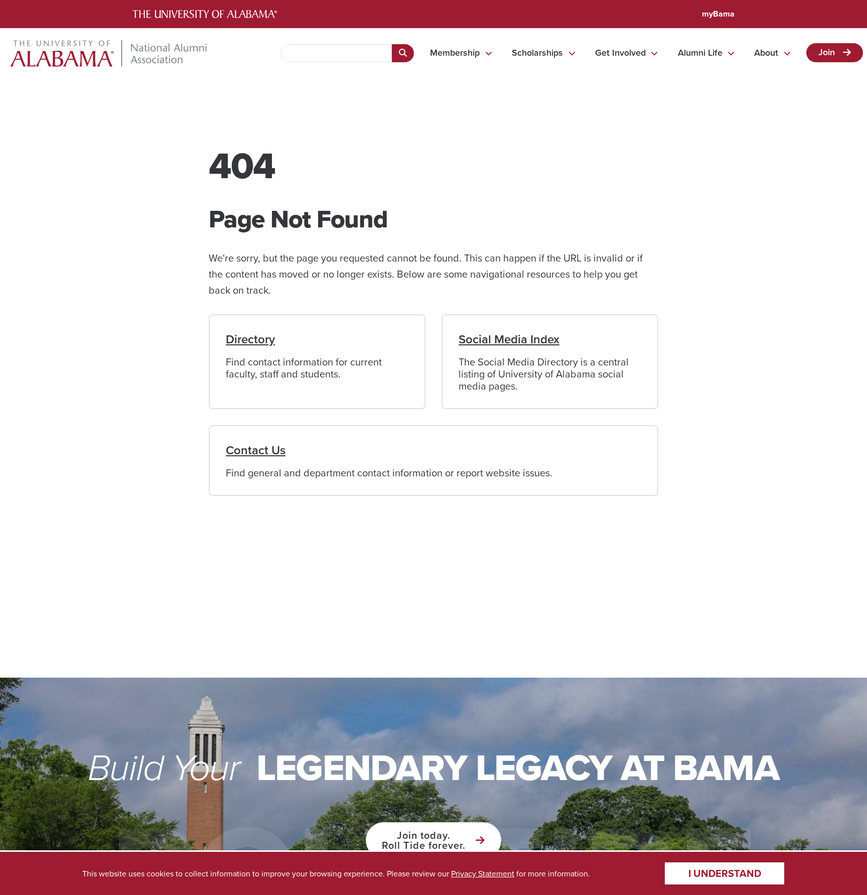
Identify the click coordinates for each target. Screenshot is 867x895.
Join (826, 52)
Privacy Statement (482, 873)
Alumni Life (700, 52)
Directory (250, 339)
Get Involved (620, 52)
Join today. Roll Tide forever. (424, 840)
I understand (724, 873)
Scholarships (537, 52)
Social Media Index (509, 339)
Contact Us (255, 450)
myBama (718, 14)
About (766, 52)
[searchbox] (336, 53)
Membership (455, 52)
